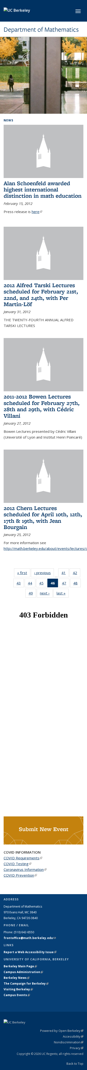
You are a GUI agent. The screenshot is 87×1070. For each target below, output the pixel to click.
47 (65, 584)
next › (46, 593)
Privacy (76, 1048)
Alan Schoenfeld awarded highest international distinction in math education (42, 189)
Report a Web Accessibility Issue (30, 952)
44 (31, 584)
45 (43, 584)
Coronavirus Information (25, 869)
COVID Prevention (20, 875)
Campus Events (17, 995)
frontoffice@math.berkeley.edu (30, 938)
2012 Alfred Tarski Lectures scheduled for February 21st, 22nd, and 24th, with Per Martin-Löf (41, 294)
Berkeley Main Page (20, 966)
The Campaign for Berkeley (26, 983)
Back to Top (74, 1063)
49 (32, 594)
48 (77, 584)
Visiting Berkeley (18, 989)
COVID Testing (17, 863)
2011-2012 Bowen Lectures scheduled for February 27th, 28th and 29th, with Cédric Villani (42, 406)
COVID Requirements (23, 858)
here (37, 211)
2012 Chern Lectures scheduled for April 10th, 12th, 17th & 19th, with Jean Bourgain (43, 517)
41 (65, 573)
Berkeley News (16, 978)
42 (76, 573)
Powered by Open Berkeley (61, 1030)
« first (23, 572)
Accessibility (73, 1036)
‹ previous (44, 572)
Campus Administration (23, 972)
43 (20, 584)
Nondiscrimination (68, 1042)
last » (63, 593)
